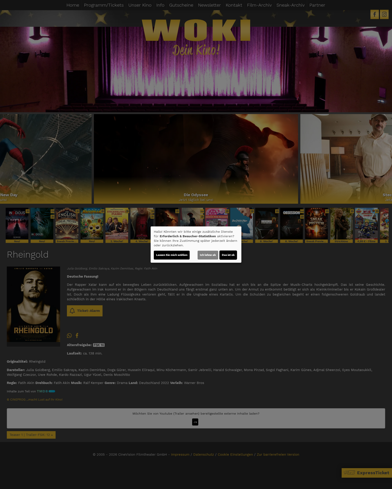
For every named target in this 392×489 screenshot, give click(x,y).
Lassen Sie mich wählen (171, 255)
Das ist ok (228, 255)
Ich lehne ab (208, 255)
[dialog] (196, 244)
